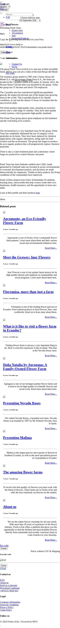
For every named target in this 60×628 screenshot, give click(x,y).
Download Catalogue (10, 588)
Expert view (17, 30)
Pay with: (10, 73)
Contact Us (17, 64)
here (38, 193)
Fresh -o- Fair (2, 6)
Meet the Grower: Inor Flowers (26, 257)
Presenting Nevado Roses (21, 403)
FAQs (14, 66)
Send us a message (8, 585)
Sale (14, 35)
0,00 (8, 17)
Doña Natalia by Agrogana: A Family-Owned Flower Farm (25, 367)
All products (17, 33)
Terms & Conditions (9, 604)
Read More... (51, 248)
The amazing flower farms (23, 472)
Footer (4, 548)
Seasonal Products (20, 38)
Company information (10, 602)
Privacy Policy (6, 607)
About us (9, 507)
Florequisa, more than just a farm (28, 292)
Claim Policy (6, 610)
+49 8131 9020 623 (9, 590)
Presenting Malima (17, 438)
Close (3, 566)
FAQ (2, 580)
